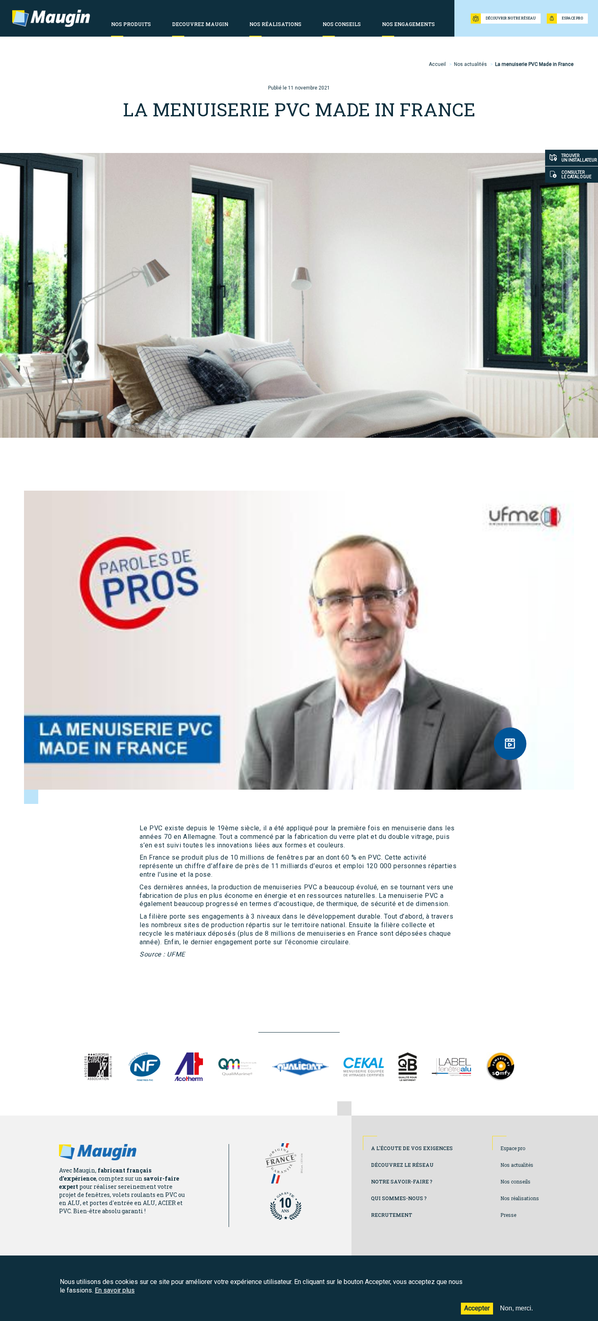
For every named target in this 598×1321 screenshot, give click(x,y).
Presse (508, 1215)
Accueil (437, 64)
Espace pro (512, 1148)
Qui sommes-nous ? (399, 1198)
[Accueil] (51, 18)
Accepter (477, 1308)
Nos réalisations (519, 1198)
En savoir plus (115, 1290)
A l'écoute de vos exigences (412, 1148)
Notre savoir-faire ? (401, 1181)
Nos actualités (470, 64)
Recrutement (391, 1215)
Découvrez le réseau (402, 1165)
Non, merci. (516, 1308)
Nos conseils (515, 1181)
